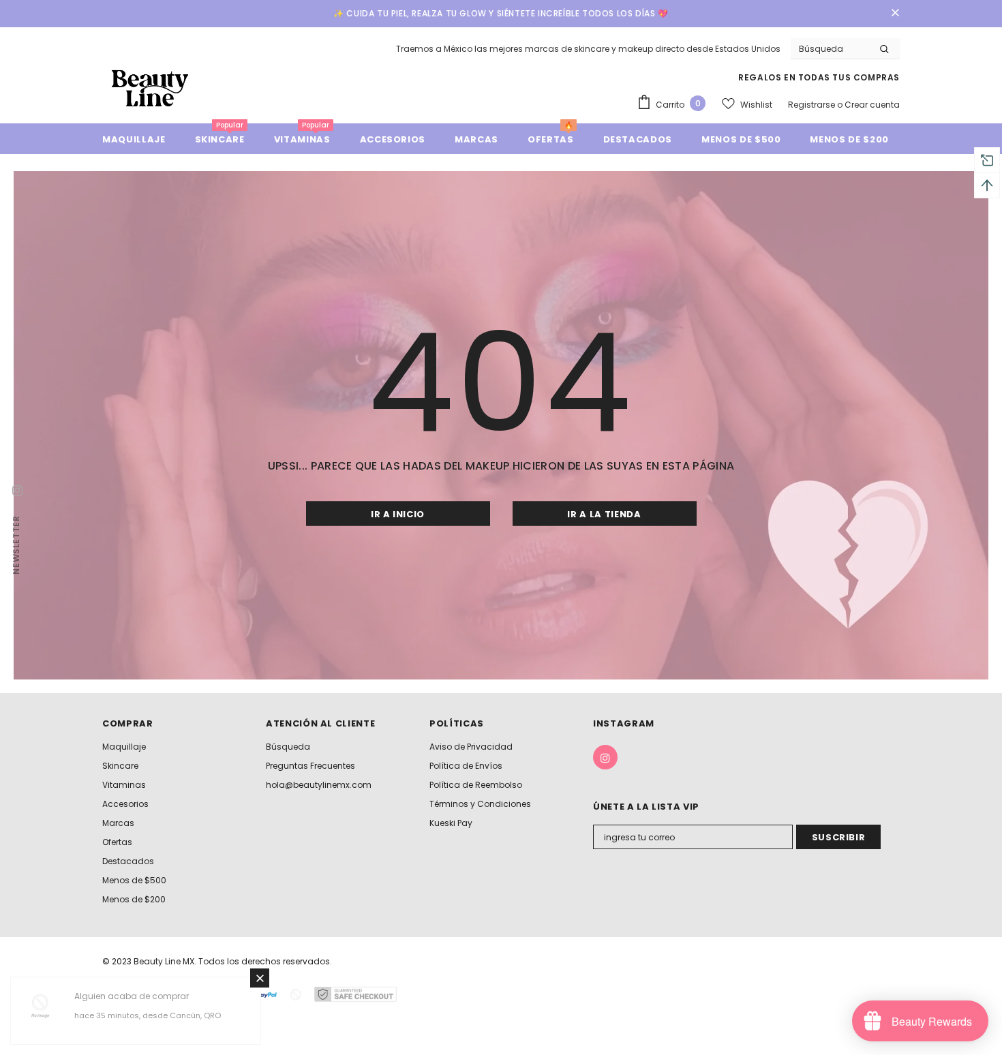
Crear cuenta (872, 104)
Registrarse (812, 104)
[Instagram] (605, 757)
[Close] (259, 978)
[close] (895, 13)
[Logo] (150, 87)
